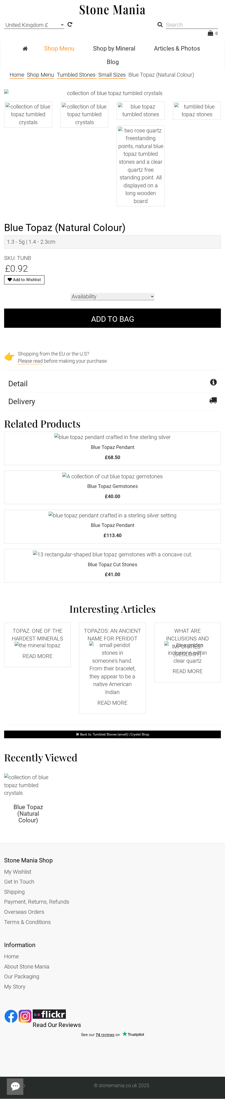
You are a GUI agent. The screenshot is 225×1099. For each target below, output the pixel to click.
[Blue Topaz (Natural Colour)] (28, 785)
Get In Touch (19, 881)
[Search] (160, 25)
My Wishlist (17, 871)
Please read (30, 361)
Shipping (14, 892)
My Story (15, 986)
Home (11, 956)
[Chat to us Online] (15, 1086)
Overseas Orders (24, 912)
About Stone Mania (26, 966)
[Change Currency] (69, 25)
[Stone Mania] (25, 49)
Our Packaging (21, 976)
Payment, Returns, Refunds (36, 901)
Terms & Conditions (27, 922)
